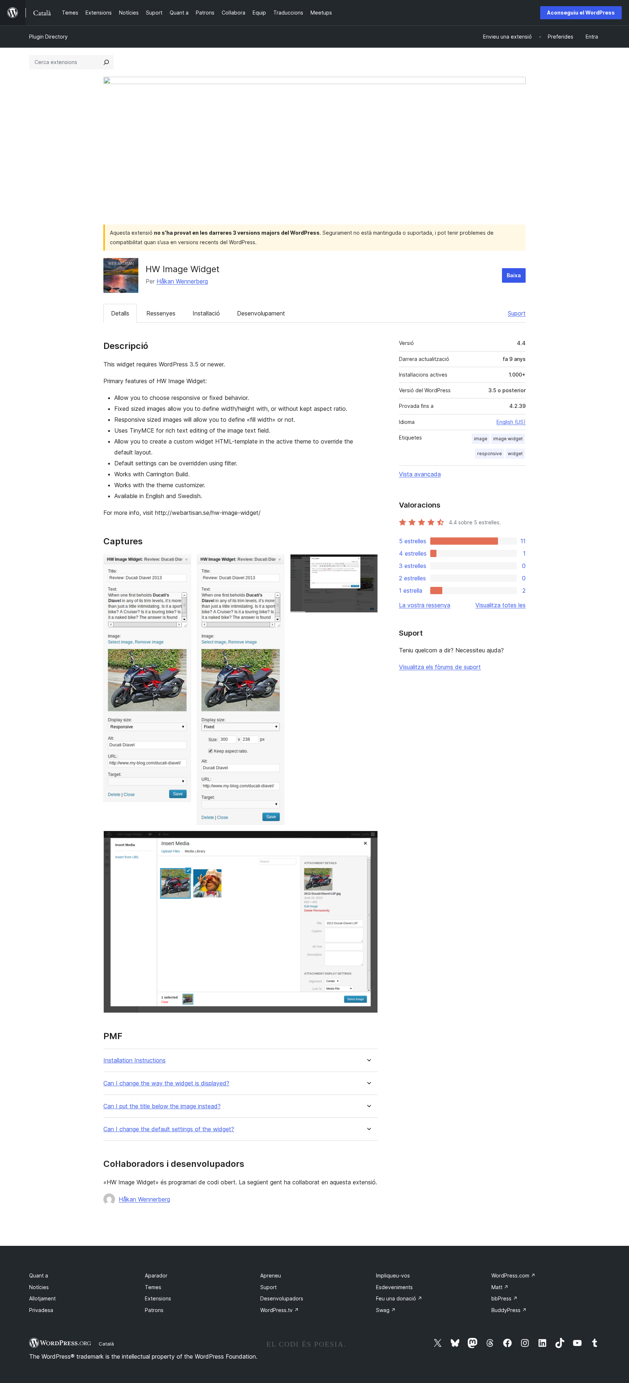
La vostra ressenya (424, 605)
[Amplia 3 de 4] (368, 564)
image (480, 438)
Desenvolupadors (281, 1298)
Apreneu (270, 1275)
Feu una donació (399, 1298)
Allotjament (42, 1298)
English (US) (511, 422)
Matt (500, 1287)
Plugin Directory (48, 36)
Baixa (514, 275)
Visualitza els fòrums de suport (440, 667)
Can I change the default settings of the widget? (168, 1129)
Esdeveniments (394, 1287)
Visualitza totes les (500, 605)
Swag (386, 1310)
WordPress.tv (279, 1310)
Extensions (158, 1298)
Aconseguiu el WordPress (581, 12)
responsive (489, 453)
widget (515, 453)
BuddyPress (509, 1310)
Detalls (120, 313)
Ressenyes (160, 313)
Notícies (39, 1287)
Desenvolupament (261, 313)
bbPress (504, 1298)
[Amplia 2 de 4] (274, 564)
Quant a (38, 1275)
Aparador (156, 1275)
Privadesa (41, 1310)
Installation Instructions (134, 1060)
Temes (153, 1287)
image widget (508, 438)
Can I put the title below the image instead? (162, 1106)
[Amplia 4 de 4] (368, 840)
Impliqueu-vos (393, 1275)
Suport (517, 313)
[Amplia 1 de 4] (181, 564)
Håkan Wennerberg (182, 281)
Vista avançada (420, 474)
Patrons (154, 1310)
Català (106, 1344)
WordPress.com (513, 1275)
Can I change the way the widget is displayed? (166, 1083)
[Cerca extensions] (106, 62)
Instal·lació (206, 313)
